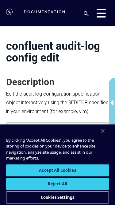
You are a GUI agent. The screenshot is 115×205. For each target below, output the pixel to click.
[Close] (103, 131)
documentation (45, 12)
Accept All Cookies (57, 170)
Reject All (57, 184)
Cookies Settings (57, 197)
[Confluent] (9, 13)
